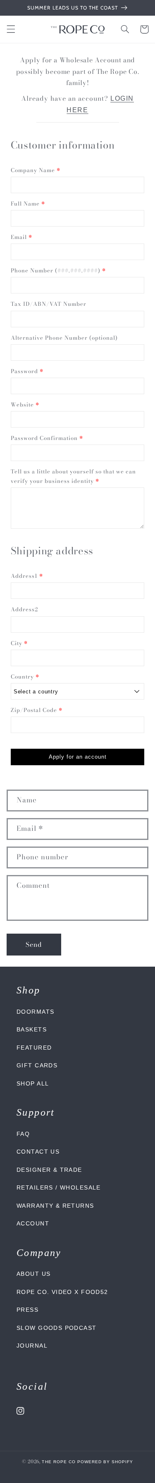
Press (27, 1309)
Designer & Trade (49, 1169)
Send (34, 944)
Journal (32, 1345)
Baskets (32, 1029)
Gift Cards (37, 1065)
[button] (10, 29)
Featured (34, 1047)
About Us (33, 1273)
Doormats (35, 1011)
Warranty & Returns (55, 1205)
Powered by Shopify (105, 1461)
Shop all (33, 1083)
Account (33, 1223)
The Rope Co (58, 1461)
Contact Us (38, 1151)
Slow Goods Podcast (57, 1328)
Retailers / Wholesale (59, 1187)
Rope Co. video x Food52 (62, 1292)
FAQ (23, 1134)
